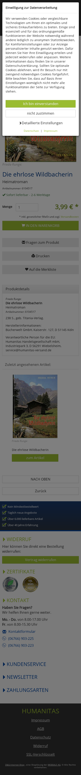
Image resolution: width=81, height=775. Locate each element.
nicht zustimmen (43, 113)
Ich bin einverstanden (40, 103)
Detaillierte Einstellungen (42, 122)
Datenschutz (31, 130)
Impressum (50, 130)
